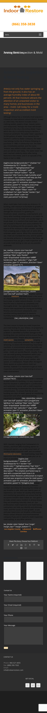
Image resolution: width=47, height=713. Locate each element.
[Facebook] (27, 685)
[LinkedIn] (38, 685)
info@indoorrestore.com (13, 670)
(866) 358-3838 (23, 24)
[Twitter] (33, 685)
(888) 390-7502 (13, 665)
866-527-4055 (15, 663)
